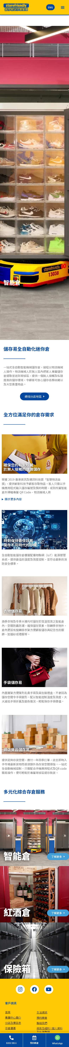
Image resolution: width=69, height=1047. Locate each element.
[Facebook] (34, 989)
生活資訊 (42, 1012)
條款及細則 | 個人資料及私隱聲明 (49, 1030)
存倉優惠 (10, 1028)
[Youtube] (48, 989)
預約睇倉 (42, 1018)
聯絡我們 (42, 1023)
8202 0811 (11, 1042)
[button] (62, 7)
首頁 (7, 1012)
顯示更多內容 (13, 499)
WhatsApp (57, 1043)
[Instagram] (20, 989)
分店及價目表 (13, 1023)
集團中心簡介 (13, 1017)
